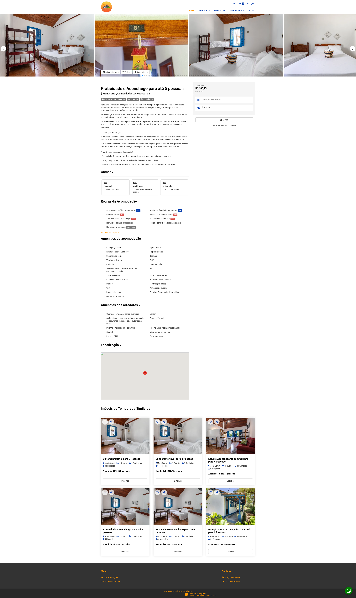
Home (191, 10)
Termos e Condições (109, 577)
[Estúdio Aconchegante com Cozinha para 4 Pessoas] (230, 436)
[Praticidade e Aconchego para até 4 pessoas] (125, 506)
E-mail (225, 120)
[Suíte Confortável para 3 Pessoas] (125, 436)
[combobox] (227, 108)
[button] (352, 48)
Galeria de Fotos (237, 10)
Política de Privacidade (110, 581)
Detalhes (125, 481)
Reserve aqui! (204, 10)
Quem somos (220, 10)
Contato (251, 10)
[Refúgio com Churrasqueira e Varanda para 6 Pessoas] (230, 506)
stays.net (202, 594)
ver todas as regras (109, 232)
